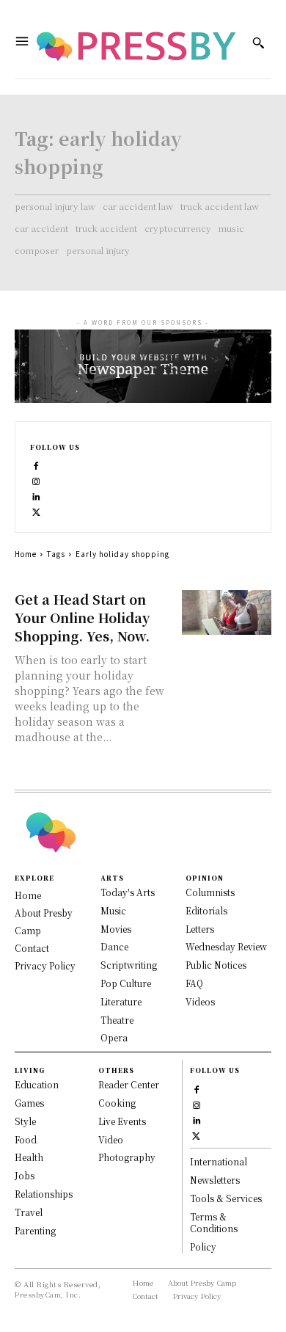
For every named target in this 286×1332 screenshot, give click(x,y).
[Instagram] (36, 480)
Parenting (35, 1230)
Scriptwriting (128, 964)
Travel (29, 1212)
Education (37, 1084)
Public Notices (216, 964)
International (218, 1161)
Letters (200, 928)
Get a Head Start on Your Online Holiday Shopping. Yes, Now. (82, 617)
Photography (126, 1157)
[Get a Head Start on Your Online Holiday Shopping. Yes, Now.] (227, 612)
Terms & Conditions (214, 1222)
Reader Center (128, 1084)
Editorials (206, 910)
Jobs (24, 1175)
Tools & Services (226, 1198)
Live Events (122, 1121)
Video (110, 1139)
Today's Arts (127, 892)
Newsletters (215, 1179)
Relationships (44, 1193)
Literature (121, 1001)
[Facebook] (36, 465)
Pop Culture (125, 983)
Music (113, 910)
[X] (36, 511)
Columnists (210, 892)
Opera (114, 1037)
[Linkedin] (36, 496)
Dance (114, 946)
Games (29, 1102)
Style (25, 1121)
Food (26, 1139)
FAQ (194, 983)
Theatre (116, 1019)
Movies (115, 928)
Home (26, 553)
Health (29, 1157)
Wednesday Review (226, 946)
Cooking (117, 1102)
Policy (203, 1246)
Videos (200, 1001)
